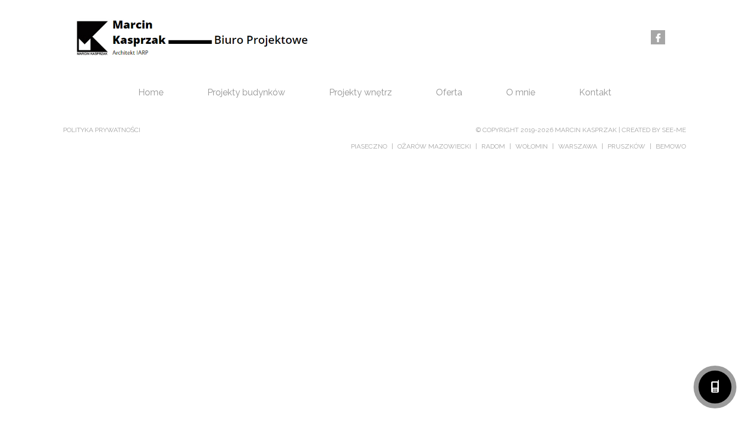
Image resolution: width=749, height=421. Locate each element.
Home (150, 92)
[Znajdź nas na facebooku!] (658, 39)
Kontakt (595, 92)
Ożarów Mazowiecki (434, 146)
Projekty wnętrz (360, 92)
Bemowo (671, 146)
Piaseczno (369, 146)
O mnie (520, 92)
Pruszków (626, 146)
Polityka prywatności (101, 130)
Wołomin (531, 146)
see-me (674, 130)
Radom (493, 146)
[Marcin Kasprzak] (189, 37)
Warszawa (577, 146)
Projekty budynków (246, 92)
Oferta (449, 92)
